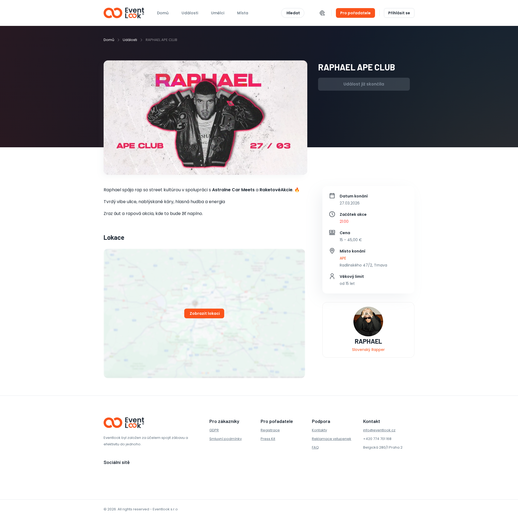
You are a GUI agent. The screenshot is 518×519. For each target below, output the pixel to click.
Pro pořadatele (355, 13)
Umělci (217, 13)
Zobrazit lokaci (205, 313)
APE (343, 258)
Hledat (293, 13)
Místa (242, 13)
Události (130, 39)
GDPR (214, 430)
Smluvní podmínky (225, 438)
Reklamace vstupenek (331, 438)
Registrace (270, 430)
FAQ (315, 447)
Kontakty (319, 430)
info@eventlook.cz (379, 430)
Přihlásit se (399, 13)
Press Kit (268, 438)
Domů (163, 13)
